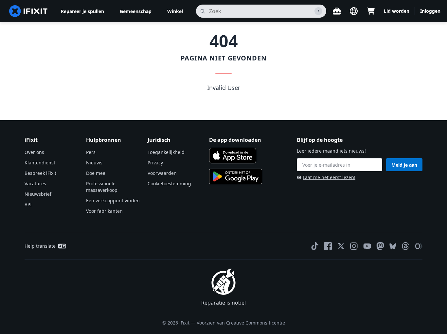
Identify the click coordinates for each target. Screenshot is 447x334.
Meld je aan (404, 165)
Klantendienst (40, 162)
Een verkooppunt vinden (113, 200)
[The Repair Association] (418, 246)
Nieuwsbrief (38, 194)
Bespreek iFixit (40, 173)
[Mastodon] (380, 246)
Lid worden (396, 11)
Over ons (34, 152)
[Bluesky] (392, 246)
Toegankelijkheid (166, 152)
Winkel (175, 11)
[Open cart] (370, 11)
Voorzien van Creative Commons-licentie (241, 323)
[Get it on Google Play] (235, 176)
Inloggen (430, 11)
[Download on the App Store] (232, 155)
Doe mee (95, 173)
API (28, 204)
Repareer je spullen (82, 11)
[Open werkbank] (336, 11)
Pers (91, 152)
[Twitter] (341, 246)
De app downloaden (235, 139)
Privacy (155, 162)
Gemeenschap (136, 11)
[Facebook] (328, 246)
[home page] (28, 11)
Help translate (40, 246)
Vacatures (35, 183)
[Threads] (405, 246)
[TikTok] (315, 246)
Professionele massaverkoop (101, 186)
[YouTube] (367, 246)
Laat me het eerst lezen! (329, 177)
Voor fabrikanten (104, 211)
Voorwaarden (162, 173)
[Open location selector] (353, 11)
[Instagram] (354, 246)
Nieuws (94, 162)
